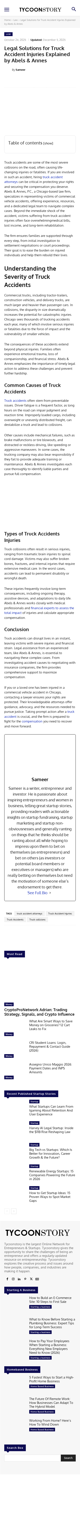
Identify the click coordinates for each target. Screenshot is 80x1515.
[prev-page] (7, 1211)
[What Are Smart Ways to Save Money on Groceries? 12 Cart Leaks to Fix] (15, 1028)
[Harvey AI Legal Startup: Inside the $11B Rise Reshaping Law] (15, 1130)
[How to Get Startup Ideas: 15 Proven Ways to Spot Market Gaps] (15, 1195)
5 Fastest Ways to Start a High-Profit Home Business (51, 1379)
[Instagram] (13, 1279)
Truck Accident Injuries (60, 913)
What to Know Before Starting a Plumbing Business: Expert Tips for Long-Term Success (52, 1323)
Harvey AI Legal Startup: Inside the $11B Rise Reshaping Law (51, 1130)
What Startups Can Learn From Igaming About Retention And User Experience (51, 1110)
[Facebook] (7, 1279)
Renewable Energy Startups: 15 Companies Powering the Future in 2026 (52, 1175)
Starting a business (40, 1306)
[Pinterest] (25, 1279)
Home (7, 19)
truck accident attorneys (29, 913)
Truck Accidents (15, 919)
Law (15, 19)
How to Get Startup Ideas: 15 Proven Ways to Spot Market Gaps (49, 1197)
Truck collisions (37, 919)
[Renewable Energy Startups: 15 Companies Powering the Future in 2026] (15, 1173)
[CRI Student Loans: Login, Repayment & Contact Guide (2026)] (15, 1050)
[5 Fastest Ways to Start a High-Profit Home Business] (15, 1385)
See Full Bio (38, 892)
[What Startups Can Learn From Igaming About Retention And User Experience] (15, 1109)
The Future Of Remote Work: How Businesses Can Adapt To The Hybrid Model (51, 1403)
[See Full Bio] (50, 893)
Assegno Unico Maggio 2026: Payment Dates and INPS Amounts (50, 1068)
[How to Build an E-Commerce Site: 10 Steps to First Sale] (15, 1305)
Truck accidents (15, 401)
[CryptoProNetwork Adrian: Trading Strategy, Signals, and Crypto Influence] (40, 981)
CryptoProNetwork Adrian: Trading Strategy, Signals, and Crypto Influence (39, 1012)
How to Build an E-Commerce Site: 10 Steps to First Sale (50, 1300)
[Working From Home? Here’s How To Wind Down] (15, 1428)
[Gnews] (37, 1279)
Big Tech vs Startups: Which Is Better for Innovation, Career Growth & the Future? (50, 1153)
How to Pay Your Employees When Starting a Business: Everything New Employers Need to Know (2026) (49, 1347)
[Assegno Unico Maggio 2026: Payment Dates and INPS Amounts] (15, 1072)
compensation (32, 721)
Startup (34, 1101)
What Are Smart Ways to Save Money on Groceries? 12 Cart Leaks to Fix (51, 1025)
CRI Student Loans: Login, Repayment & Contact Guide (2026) (49, 1046)
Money (9, 1004)
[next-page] (13, 1211)
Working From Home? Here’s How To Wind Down (50, 1422)
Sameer (20, 69)
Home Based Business (42, 1386)
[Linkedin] (19, 1279)
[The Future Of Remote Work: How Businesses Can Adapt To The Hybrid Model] (15, 1406)
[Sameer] (8, 69)
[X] (31, 1279)
